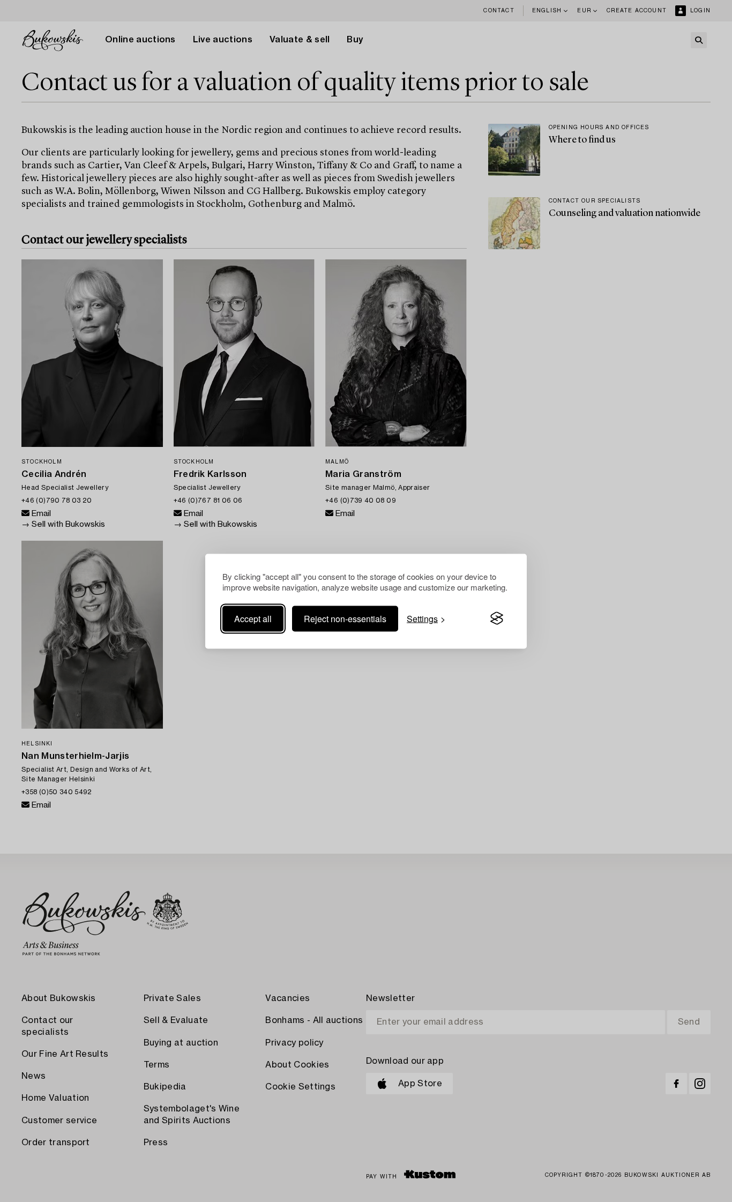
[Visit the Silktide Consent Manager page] (497, 618)
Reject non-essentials (345, 618)
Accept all (253, 618)
